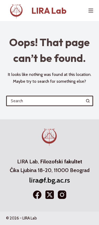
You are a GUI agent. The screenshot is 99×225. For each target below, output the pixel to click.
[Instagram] (62, 194)
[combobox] (45, 101)
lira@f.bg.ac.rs (49, 180)
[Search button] (87, 100)
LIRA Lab (49, 10)
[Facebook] (37, 194)
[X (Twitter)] (49, 194)
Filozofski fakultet (61, 161)
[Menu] (90, 10)
